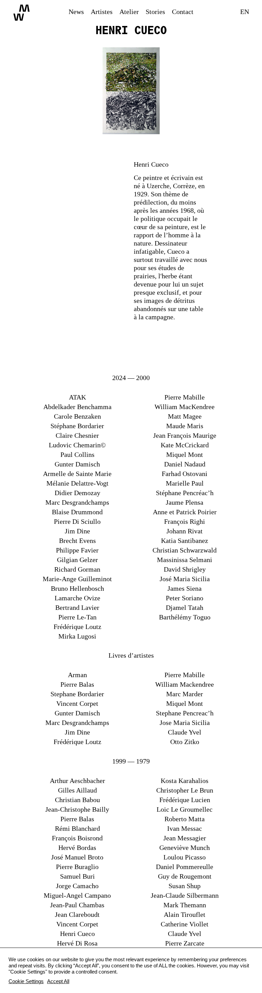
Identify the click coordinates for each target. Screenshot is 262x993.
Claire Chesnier (77, 435)
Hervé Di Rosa (77, 943)
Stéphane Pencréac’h (185, 492)
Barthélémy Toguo (184, 617)
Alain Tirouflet (184, 914)
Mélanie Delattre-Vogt (77, 483)
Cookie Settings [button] (26, 981)
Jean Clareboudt (77, 914)
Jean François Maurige (184, 435)
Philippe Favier (77, 550)
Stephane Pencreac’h (185, 713)
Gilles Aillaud (77, 790)
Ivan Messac (184, 828)
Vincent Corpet (77, 703)
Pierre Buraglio (77, 866)
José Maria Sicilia (185, 579)
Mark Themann (184, 905)
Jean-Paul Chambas (77, 905)
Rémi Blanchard (77, 828)
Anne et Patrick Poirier (185, 512)
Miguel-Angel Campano (77, 895)
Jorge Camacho (77, 886)
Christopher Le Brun (184, 790)
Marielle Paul (185, 483)
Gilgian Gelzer (77, 559)
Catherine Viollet (184, 924)
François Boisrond (77, 838)
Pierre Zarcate (184, 943)
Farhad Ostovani (184, 473)
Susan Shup (185, 886)
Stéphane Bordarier (77, 426)
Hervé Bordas (77, 847)
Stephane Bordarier (77, 694)
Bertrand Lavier (77, 607)
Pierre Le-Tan (77, 617)
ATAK (77, 397)
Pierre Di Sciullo (77, 521)
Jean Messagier (184, 838)
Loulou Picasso (184, 857)
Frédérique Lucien (184, 799)
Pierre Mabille (184, 397)
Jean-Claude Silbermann (185, 895)
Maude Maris (184, 426)
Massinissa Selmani (184, 559)
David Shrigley (185, 569)
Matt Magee (185, 416)
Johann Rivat (184, 531)
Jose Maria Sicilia (185, 722)
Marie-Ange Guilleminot (77, 579)
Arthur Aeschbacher (77, 780)
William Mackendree (184, 684)
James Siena (185, 588)
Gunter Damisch (77, 464)
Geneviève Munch (184, 847)
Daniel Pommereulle (184, 866)
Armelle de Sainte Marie (77, 473)
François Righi (184, 521)
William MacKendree (185, 406)
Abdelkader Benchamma (77, 406)
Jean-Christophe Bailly (77, 809)
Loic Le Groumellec (185, 809)
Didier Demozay (77, 492)
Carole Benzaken (77, 416)
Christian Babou (77, 799)
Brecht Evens (77, 540)
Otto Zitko (184, 741)
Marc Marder (184, 694)
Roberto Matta (184, 819)
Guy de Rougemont (185, 876)
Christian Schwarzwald (184, 550)
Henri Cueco (77, 933)
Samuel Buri (77, 876)
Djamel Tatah (184, 607)
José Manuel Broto (77, 857)
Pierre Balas (77, 684)
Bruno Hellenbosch (77, 588)
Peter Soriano (184, 598)
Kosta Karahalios (184, 780)
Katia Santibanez (184, 540)
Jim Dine (77, 531)
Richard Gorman (77, 569)
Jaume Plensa (184, 502)
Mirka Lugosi (77, 636)
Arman (77, 675)
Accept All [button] (58, 981)
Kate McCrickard (185, 445)
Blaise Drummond (77, 512)
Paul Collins (77, 454)
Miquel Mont (184, 454)
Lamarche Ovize (77, 598)
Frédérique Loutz (77, 626)
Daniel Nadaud (184, 464)
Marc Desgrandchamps (77, 502)
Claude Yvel (184, 732)
